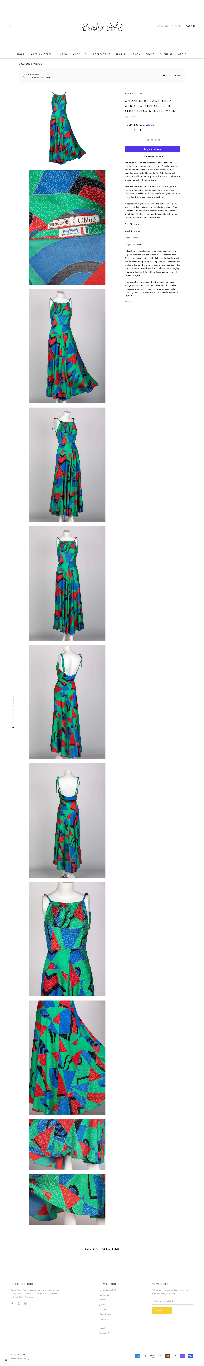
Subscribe (162, 1310)
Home (21, 54)
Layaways (104, 1309)
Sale (101, 1323)
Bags (136, 54)
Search (176, 26)
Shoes (150, 54)
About (182, 54)
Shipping (104, 1318)
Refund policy (106, 1314)
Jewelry (121, 54)
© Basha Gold (19, 1354)
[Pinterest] (142, 301)
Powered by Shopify (20, 1358)
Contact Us (104, 1294)
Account (162, 26)
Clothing (80, 54)
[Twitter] (138, 301)
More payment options (153, 156)
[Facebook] (135, 301)
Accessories (101, 54)
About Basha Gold (108, 1290)
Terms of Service (107, 1333)
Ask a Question (173, 75)
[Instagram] (19, 1303)
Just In (62, 54)
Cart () (191, 26)
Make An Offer (41, 54)
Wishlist (166, 54)
